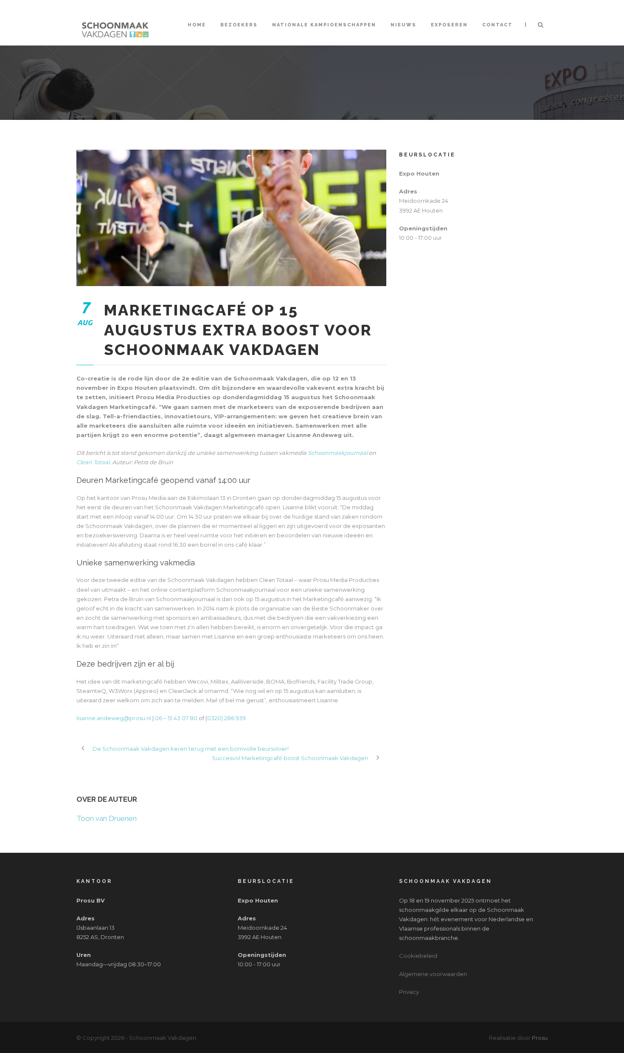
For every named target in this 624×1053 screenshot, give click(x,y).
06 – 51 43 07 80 (176, 718)
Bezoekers (239, 25)
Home (197, 25)
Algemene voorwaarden (433, 974)
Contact (497, 25)
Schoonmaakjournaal (338, 452)
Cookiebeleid (418, 955)
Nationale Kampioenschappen (324, 25)
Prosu (540, 1037)
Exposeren (449, 25)
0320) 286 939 (226, 718)
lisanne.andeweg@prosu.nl (113, 718)
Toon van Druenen (106, 818)
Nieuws (403, 25)
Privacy (409, 991)
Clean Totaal (93, 462)
